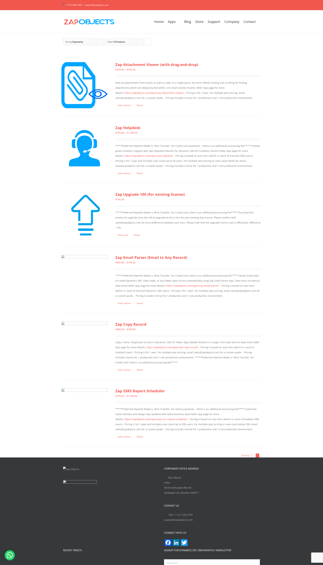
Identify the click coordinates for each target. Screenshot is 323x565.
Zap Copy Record (130, 324)
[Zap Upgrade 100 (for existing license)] (84, 215)
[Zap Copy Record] (84, 345)
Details (140, 105)
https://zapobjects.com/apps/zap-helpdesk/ (148, 155)
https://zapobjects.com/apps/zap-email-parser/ (192, 285)
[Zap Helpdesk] (84, 148)
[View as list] (147, 42)
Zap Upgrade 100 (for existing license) (150, 194)
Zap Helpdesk (127, 127)
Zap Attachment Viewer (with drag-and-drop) (156, 64)
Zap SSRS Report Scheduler (140, 390)
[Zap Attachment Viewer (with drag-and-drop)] (84, 85)
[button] (10, 555)
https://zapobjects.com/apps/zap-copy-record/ (172, 347)
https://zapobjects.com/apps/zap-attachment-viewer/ (154, 92)
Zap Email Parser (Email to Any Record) (151, 257)
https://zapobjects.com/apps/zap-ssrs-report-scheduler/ (156, 419)
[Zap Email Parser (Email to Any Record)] (84, 274)
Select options (124, 105)
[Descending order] (101, 41)
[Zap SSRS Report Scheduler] (84, 411)
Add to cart (123, 235)
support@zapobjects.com (97, 5)
